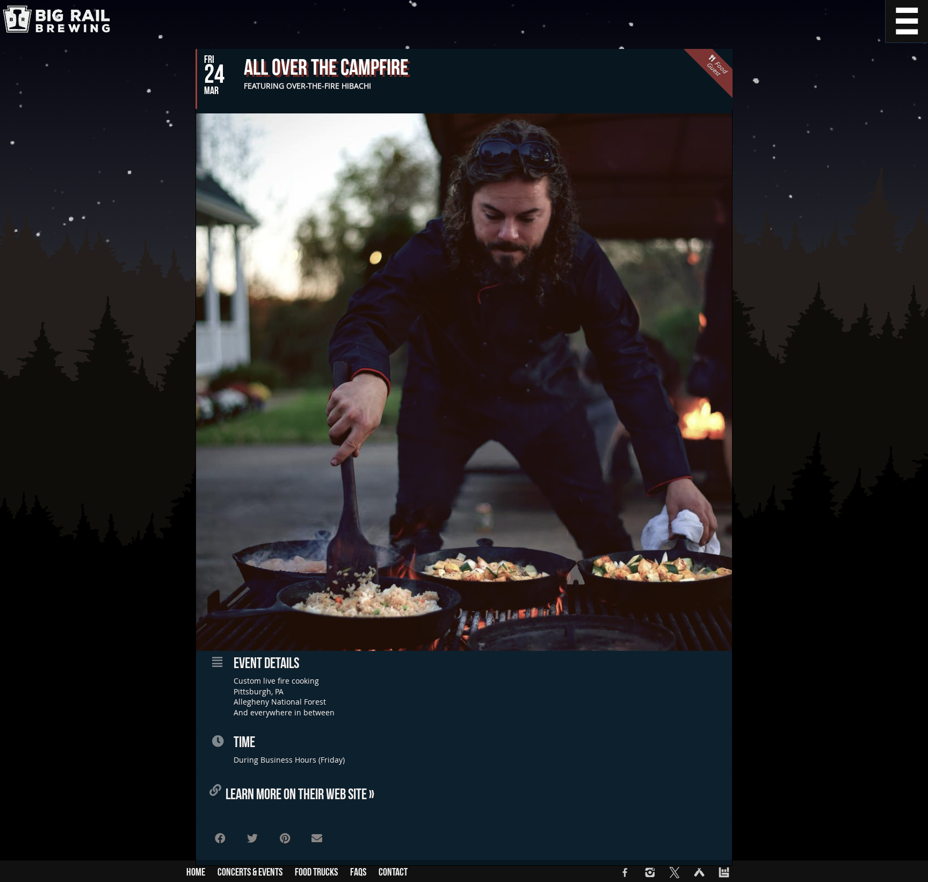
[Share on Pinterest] (284, 838)
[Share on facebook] (220, 838)
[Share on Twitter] (252, 838)
